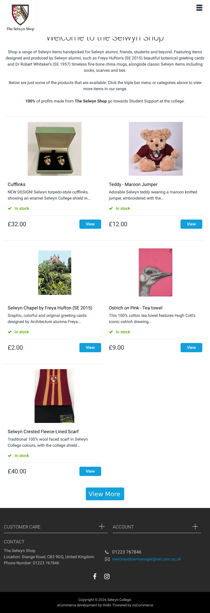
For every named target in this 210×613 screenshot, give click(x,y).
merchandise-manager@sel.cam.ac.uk (146, 558)
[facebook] (95, 576)
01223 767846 (126, 552)
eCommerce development (77, 605)
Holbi (107, 605)
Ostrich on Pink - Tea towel (135, 307)
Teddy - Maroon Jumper (133, 184)
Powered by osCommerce (133, 605)
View (90, 224)
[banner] (105, 493)
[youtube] (117, 578)
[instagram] (107, 576)
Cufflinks (16, 184)
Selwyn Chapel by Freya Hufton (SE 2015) (50, 307)
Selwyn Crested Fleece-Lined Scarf (43, 431)
